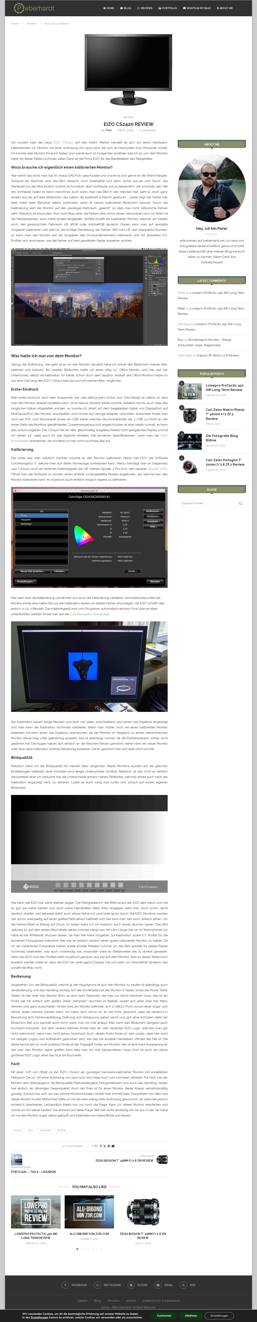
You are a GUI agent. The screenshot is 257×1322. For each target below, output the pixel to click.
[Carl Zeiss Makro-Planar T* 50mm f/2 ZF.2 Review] (190, 416)
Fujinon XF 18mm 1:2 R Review (218, 355)
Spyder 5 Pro (157, 469)
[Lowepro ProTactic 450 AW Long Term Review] (36, 1211)
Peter (108, 130)
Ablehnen (191, 1316)
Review (61, 1130)
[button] (16, 1222)
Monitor (45, 1130)
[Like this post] (96, 1146)
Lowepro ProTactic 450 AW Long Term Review (225, 388)
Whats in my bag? (199, 8)
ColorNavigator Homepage (89, 614)
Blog (127, 8)
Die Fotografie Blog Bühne (222, 438)
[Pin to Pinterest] (109, 1146)
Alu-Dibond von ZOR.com (89, 1233)
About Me (226, 8)
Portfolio (169, 8)
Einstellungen (39, 1317)
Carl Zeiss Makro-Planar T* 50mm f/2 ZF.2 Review (225, 414)
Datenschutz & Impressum (161, 1301)
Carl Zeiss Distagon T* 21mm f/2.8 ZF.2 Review (225, 462)
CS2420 (17, 1130)
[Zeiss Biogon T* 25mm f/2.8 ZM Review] (143, 1211)
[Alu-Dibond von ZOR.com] (89, 1211)
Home (110, 8)
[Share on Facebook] (101, 1146)
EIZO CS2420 (63, 142)
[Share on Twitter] (104, 1146)
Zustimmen (164, 1316)
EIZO (30, 1130)
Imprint (131, 1301)
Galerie (82, 1301)
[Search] (244, 8)
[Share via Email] (113, 1146)
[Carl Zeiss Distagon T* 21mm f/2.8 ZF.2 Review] (190, 466)
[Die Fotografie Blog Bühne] (190, 442)
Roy (180, 340)
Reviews (146, 8)
